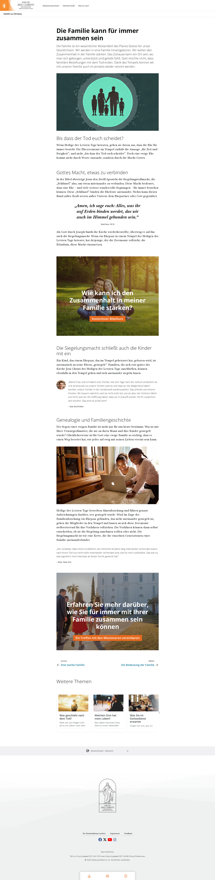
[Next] (155, 712)
